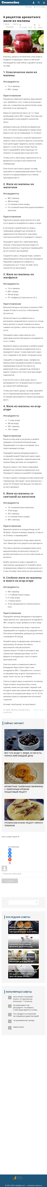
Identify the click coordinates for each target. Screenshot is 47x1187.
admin (40, 27)
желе (8, 710)
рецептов (7, 712)
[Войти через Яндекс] (9, 859)
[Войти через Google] (9, 863)
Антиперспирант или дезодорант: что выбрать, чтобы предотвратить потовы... (25, 1007)
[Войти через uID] (9, 849)
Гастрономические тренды (23, 1020)
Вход (30, 7)
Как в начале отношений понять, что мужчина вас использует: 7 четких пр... (23, 998)
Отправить (9, 881)
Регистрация (40, 7)
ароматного (24, 710)
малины (14, 710)
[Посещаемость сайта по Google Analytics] (18, 1179)
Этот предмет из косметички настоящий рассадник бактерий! (26, 1015)
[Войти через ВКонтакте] (9, 853)
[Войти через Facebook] (9, 856)
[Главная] (10, 2)
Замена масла (18, 1027)
